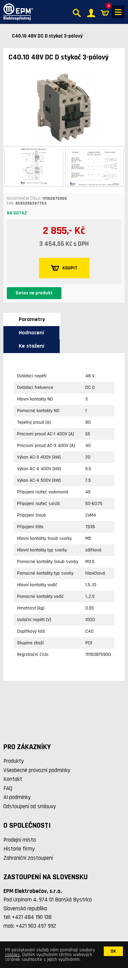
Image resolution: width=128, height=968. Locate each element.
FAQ (7, 788)
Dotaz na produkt (34, 293)
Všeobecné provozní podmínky (36, 770)
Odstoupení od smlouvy (29, 806)
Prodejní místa (19, 840)
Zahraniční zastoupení (28, 858)
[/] (16, 12)
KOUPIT (69, 268)
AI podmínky (17, 797)
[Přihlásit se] (91, 12)
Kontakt (12, 779)
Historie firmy (19, 849)
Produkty (13, 761)
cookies (12, 955)
